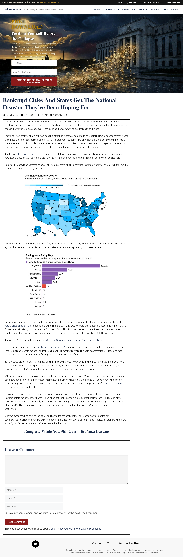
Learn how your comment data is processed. (76, 528)
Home (97, 9)
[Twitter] (35, 544)
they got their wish (27, 154)
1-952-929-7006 (49, 2)
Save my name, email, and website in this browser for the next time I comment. (53, 513)
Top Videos (109, 9)
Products (143, 9)
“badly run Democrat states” (51, 347)
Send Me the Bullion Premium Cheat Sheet (34, 81)
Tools (164, 9)
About (174, 9)
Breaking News (126, 9)
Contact (97, 543)
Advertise (132, 543)
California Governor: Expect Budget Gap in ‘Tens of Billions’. (75, 340)
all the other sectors (112, 383)
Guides (155, 9)
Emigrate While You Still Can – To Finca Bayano (66, 431)
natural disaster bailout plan (18, 325)
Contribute (114, 543)
